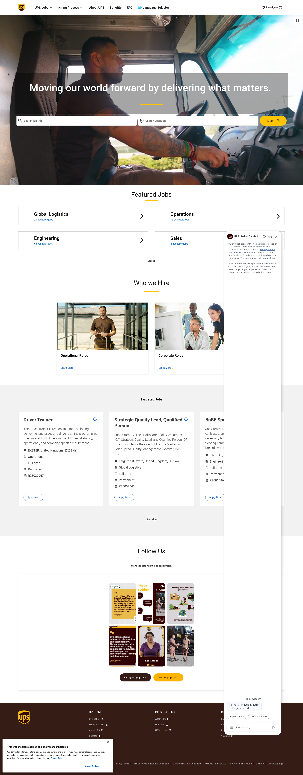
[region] (252, 481)
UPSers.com (161, 730)
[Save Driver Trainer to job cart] (95, 419)
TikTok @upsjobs (168, 677)
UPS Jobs (94, 719)
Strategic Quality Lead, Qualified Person (148, 423)
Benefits (116, 7)
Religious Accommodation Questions (151, 763)
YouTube (225, 736)
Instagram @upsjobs (135, 677)
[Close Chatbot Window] (276, 236)
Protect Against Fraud (241, 763)
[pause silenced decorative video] (297, 21)
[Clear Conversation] (264, 236)
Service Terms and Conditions (187, 763)
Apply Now (33, 497)
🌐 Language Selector (153, 7)
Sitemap (260, 763)
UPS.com (159, 725)
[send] (274, 727)
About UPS (96, 7)
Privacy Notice (122, 763)
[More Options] (232, 727)
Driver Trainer (38, 420)
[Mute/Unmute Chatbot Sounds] (270, 236)
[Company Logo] (21, 7)
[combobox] (76, 121)
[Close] (107, 742)
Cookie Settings (275, 763)
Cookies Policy (240, 252)
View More (151, 519)
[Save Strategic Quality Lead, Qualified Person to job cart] (186, 419)
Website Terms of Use (215, 763)
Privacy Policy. (57, 758)
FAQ (130, 7)
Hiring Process (96, 725)
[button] (151, 260)
